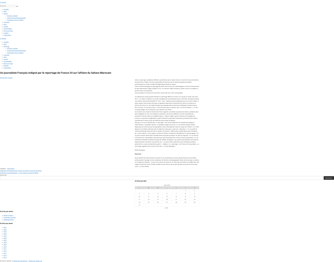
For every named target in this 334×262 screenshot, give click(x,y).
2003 (5, 231)
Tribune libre (7, 35)
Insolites (6, 33)
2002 (5, 229)
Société (5, 26)
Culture (5, 13)
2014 (5, 255)
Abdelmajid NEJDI (8, 219)
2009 (5, 244)
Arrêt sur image (8, 31)
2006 (5, 238)
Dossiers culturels (12, 16)
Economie (6, 22)
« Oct (166, 207)
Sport (5, 11)
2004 (5, 234)
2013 (5, 253)
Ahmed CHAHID (8, 215)
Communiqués (7, 28)
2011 (5, 249)
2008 (5, 242)
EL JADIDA (3, 2)
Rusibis (10, 78)
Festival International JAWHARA (16, 18)
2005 (5, 236)
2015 (5, 257)
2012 (5, 251)
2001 (5, 227)
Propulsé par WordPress (19, 261)
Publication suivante (19, 173)
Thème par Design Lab (35, 261)
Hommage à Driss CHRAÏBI (15, 20)
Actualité (6, 9)
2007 (5, 240)
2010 (5, 247)
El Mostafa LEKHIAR (9, 217)
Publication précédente (21, 171)
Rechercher (3, 175)
